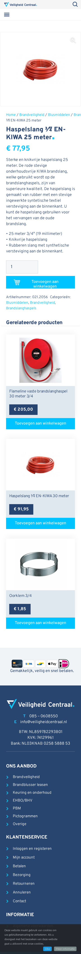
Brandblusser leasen (30, 785)
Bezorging (22, 875)
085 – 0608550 (43, 716)
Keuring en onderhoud (32, 792)
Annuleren (22, 892)
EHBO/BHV (22, 800)
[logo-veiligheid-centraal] (20, 4)
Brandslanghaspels (21, 308)
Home (11, 115)
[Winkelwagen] (70, 14)
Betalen (19, 866)
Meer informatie (65, 948)
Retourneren (24, 883)
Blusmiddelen (59, 115)
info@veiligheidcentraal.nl (43, 722)
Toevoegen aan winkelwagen (45, 283)
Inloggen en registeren (32, 848)
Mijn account (24, 857)
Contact (19, 901)
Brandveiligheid (31, 115)
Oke (47, 948)
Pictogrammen (25, 816)
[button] (6, 14)
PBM (17, 808)
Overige (19, 824)
